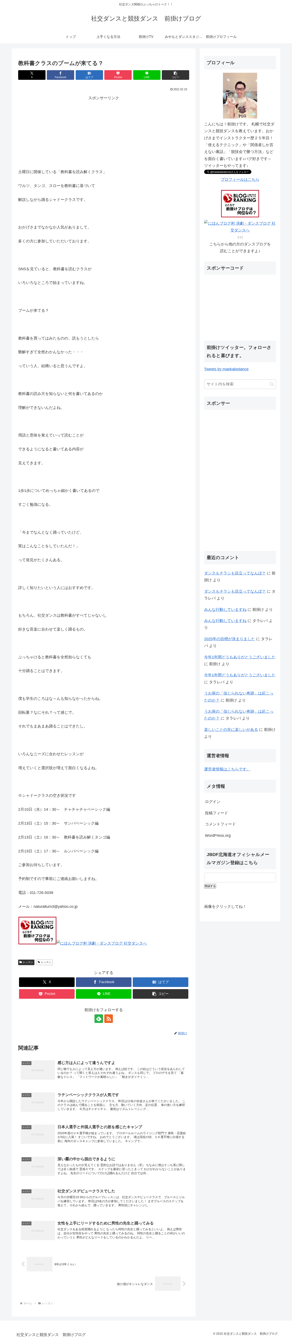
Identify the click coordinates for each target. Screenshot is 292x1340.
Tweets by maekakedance (226, 369)
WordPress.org (218, 835)
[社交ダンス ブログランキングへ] (37, 943)
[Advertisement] (103, 132)
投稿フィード (216, 813)
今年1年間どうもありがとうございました (240, 657)
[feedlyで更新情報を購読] (98, 1018)
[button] (175, 75)
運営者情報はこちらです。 (227, 769)
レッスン (28, 962)
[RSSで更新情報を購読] (108, 1018)
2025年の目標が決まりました (229, 639)
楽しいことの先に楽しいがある (231, 729)
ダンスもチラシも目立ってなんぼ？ (235, 573)
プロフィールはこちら (240, 179)
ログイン (212, 802)
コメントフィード (220, 824)
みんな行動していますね (225, 609)
